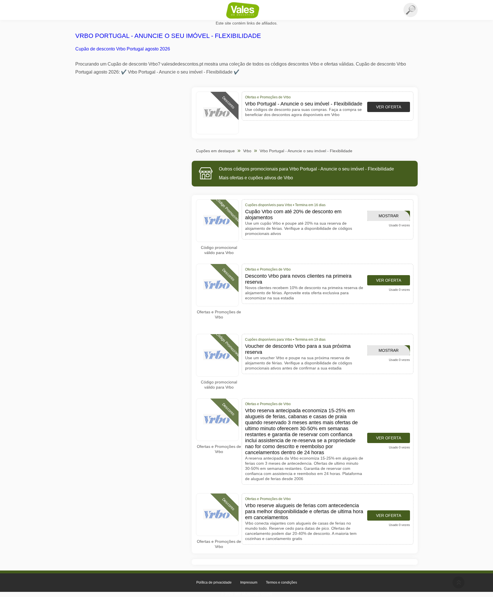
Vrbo (247, 151)
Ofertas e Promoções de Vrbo (219, 314)
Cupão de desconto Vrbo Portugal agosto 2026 (122, 48)
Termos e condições (281, 582)
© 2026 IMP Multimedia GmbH (246, 594)
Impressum (248, 582)
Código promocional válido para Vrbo (219, 250)
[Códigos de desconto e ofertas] (246, 10)
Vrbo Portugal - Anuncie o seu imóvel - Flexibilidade (168, 35)
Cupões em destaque (215, 151)
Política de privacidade (214, 582)
